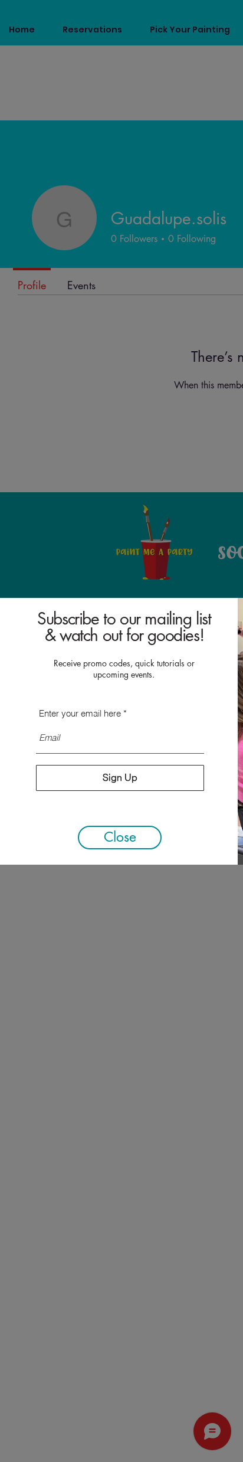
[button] (120, 837)
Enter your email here (80, 713)
